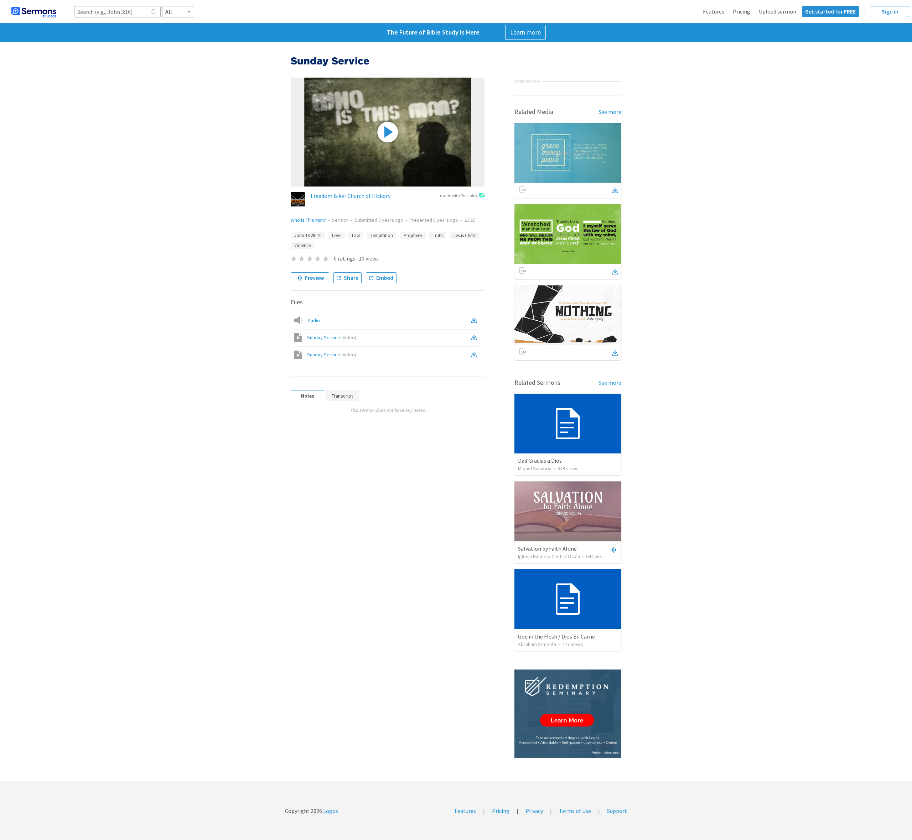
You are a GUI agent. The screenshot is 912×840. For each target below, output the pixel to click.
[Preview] (612, 549)
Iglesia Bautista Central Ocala (549, 556)
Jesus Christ (465, 235)
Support (617, 810)
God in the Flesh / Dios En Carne (556, 636)
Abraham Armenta (537, 644)
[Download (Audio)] (475, 320)
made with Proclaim (458, 195)
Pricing (741, 11)
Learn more (525, 32)
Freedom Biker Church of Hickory (350, 195)
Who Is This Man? (308, 220)
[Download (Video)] (475, 337)
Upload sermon (777, 11)
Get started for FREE (830, 11)
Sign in (890, 11)
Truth (438, 235)
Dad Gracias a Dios (540, 460)
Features (713, 11)
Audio (314, 320)
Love (336, 235)
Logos (330, 810)
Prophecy (413, 235)
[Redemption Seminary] (567, 714)
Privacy (534, 810)
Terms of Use (575, 810)
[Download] (615, 190)
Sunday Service (331, 337)
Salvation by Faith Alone (547, 548)
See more (609, 111)
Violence (302, 245)
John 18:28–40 (307, 235)
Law (356, 235)
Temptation (381, 235)
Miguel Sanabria (534, 468)
